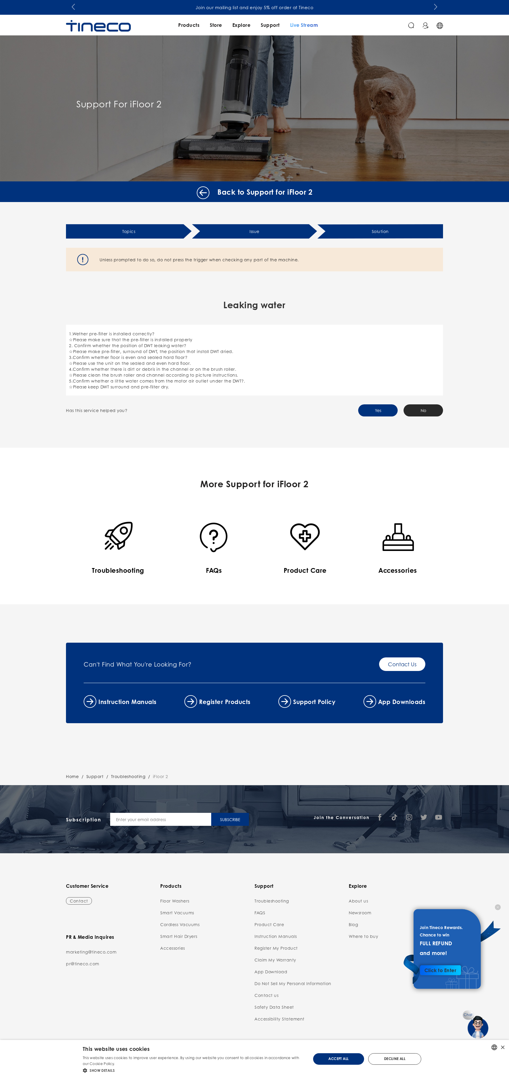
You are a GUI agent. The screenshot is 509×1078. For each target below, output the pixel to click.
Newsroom (360, 912)
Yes (378, 410)
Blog (353, 924)
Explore (241, 25)
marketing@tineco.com (91, 952)
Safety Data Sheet (274, 1007)
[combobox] (494, 1047)
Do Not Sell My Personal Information (292, 983)
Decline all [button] (394, 1058)
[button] (73, 6)
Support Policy (314, 702)
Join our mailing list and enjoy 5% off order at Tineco (254, 7)
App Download (270, 971)
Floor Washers (174, 901)
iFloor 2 (160, 776)
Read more (126, 1063)
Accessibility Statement (279, 1019)
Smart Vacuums (177, 912)
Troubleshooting (128, 776)
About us (358, 901)
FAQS (259, 912)
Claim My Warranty (275, 960)
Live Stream (304, 25)
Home (72, 776)
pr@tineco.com (82, 964)
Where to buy (363, 936)
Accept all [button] (338, 1058)
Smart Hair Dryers (178, 936)
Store (216, 25)
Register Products (225, 702)
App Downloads (402, 702)
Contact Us (402, 664)
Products (188, 25)
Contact (79, 901)
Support (270, 25)
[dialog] (254, 1059)
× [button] (502, 1047)
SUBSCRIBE (230, 819)
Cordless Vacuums (179, 924)
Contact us (266, 995)
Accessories (172, 948)
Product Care (269, 924)
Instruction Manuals (127, 702)
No (423, 410)
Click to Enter (440, 970)
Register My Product (276, 948)
